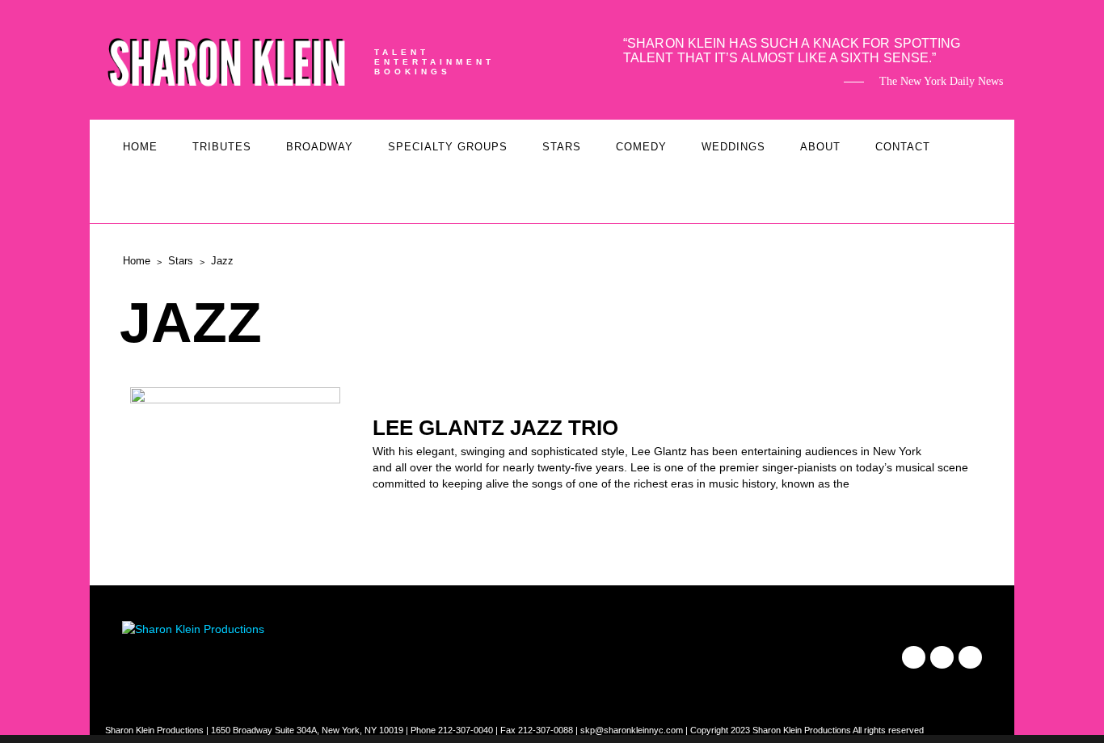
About (820, 147)
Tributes (221, 147)
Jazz (222, 261)
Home (140, 147)
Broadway (319, 147)
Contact (902, 147)
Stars (561, 147)
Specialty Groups (448, 147)
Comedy (641, 147)
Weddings (733, 147)
